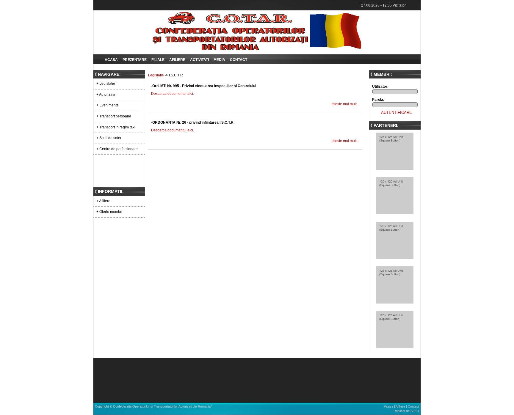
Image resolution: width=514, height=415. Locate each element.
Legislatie (156, 75)
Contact (238, 60)
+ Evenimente (107, 105)
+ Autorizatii (105, 94)
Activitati (199, 60)
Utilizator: (380, 86)
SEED (414, 411)
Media (219, 60)
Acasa (111, 60)
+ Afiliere (103, 201)
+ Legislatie (105, 83)
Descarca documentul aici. (172, 94)
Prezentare (135, 60)
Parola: (378, 100)
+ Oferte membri (109, 212)
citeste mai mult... (345, 104)
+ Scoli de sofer (108, 138)
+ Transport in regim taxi (115, 127)
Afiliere (177, 60)
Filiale (157, 60)
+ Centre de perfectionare (117, 149)
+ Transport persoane (113, 116)
